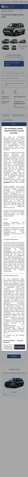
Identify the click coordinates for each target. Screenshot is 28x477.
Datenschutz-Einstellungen (8, 347)
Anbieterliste (6, 342)
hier (5, 183)
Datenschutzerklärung (9, 340)
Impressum (20, 340)
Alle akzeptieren (20, 347)
